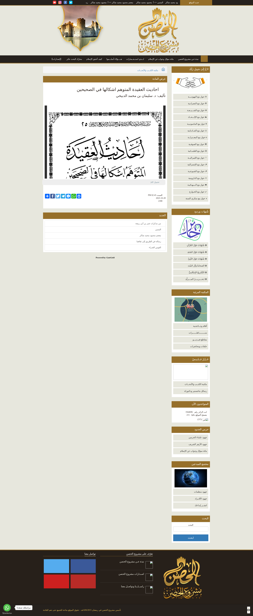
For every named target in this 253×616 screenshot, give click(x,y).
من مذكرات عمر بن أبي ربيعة (148, 223)
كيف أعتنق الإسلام (94, 59)
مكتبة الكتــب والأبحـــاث (196, 384)
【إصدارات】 (56, 59)
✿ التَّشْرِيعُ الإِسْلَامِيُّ (198, 272)
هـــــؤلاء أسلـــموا (114, 59)
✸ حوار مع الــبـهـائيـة (197, 185)
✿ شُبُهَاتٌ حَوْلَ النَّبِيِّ (197, 259)
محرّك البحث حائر (74, 59)
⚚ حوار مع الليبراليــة (197, 158)
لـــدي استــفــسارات (135, 59)
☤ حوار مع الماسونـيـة (197, 124)
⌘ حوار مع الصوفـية (198, 144)
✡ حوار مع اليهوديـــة (197, 97)
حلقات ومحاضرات (198, 346)
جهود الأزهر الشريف (198, 444)
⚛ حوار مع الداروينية (197, 178)
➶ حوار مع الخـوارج (198, 192)
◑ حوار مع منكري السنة (196, 198)
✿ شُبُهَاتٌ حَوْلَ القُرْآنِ (197, 245)
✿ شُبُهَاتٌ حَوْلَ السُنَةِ (197, 252)
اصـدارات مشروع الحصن (131, 574)
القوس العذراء (155, 247)
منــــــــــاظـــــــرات (198, 333)
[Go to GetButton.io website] (7, 613)
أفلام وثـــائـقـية (200, 326)
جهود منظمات (200, 492)
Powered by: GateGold (105, 257)
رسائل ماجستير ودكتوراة (195, 391)
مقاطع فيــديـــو (200, 339)
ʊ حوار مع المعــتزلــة (197, 137)
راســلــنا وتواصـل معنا (132, 586)
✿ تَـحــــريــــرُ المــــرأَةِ (196, 279)
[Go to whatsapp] (7, 607)
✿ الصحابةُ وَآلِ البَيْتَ (197, 266)
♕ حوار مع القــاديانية (197, 130)
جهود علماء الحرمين (198, 437)
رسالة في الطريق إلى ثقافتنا (92, 2)
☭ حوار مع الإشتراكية (197, 164)
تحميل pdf (156, 182)
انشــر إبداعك (201, 505)
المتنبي (177, 2)
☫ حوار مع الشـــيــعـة (197, 110)
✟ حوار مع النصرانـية (197, 103)
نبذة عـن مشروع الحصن (188, 59)
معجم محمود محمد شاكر (139, 2)
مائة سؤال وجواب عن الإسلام (161, 59)
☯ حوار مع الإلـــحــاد (197, 117)
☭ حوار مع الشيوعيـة (197, 171)
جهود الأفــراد (201, 498)
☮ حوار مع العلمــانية (197, 151)
